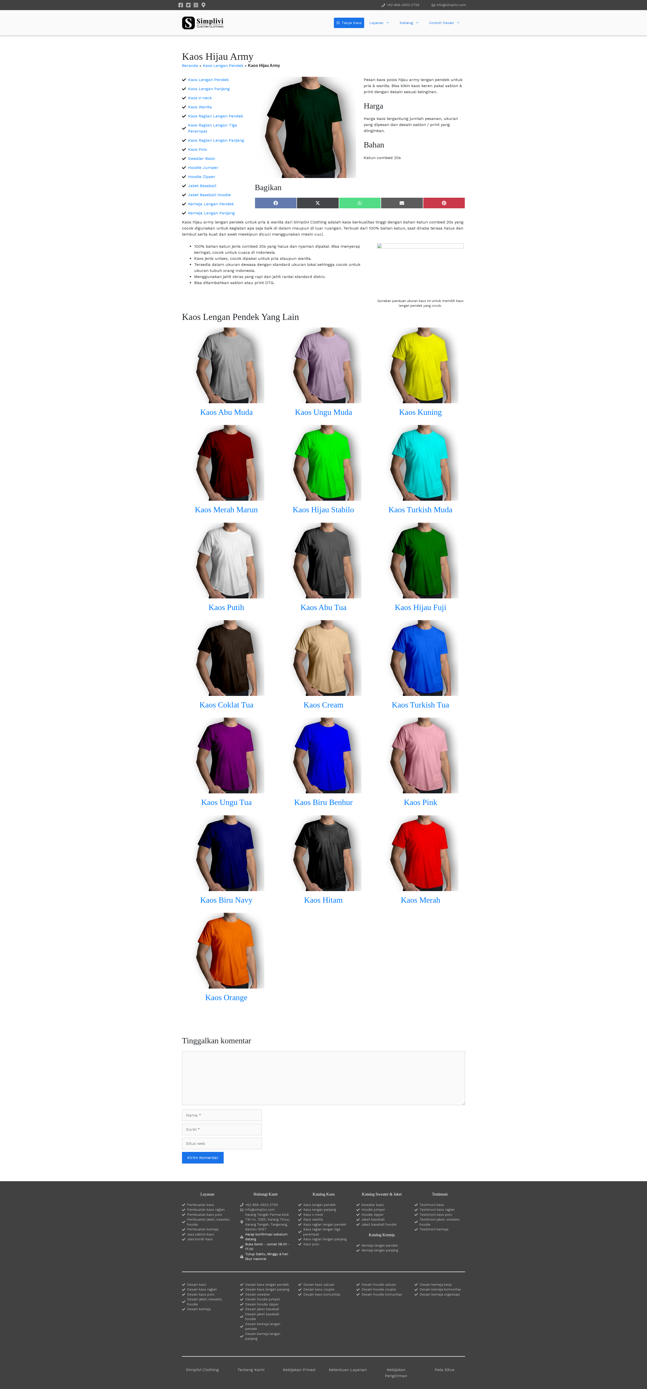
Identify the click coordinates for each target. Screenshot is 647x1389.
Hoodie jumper (373, 1209)
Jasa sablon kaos (200, 1234)
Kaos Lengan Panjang (209, 88)
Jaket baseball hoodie (379, 1224)
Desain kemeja (199, 1309)
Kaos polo (311, 1244)
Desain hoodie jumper (262, 1299)
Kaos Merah (420, 899)
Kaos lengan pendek (319, 1205)
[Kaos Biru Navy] (226, 888)
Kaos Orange (226, 997)
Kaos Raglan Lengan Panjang (216, 140)
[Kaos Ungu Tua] (226, 790)
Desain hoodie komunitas (381, 1294)
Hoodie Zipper (201, 176)
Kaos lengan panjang (319, 1209)
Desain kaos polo (200, 1294)
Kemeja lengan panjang (379, 1250)
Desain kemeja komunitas (440, 1289)
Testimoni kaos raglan (437, 1209)
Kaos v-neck (313, 1215)
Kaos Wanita (200, 107)
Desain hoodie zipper (262, 1304)
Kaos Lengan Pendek (223, 65)
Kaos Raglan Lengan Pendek (215, 116)
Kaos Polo (197, 149)
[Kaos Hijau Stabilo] (323, 497)
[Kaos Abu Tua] (323, 595)
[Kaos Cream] (323, 692)
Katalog (406, 23)
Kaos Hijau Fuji (420, 607)
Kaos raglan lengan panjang (324, 1239)
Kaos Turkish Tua (420, 704)
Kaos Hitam (323, 899)
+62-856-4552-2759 (403, 5)
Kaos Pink (420, 802)
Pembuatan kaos (200, 1205)
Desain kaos (196, 1284)
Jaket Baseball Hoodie (209, 194)
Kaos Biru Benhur (323, 802)
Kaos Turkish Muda (420, 509)
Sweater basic (372, 1205)
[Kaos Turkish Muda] (420, 497)
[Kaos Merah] (420, 888)
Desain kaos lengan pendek (267, 1284)
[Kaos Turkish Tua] (420, 692)
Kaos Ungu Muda (323, 412)
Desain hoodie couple (378, 1289)
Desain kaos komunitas (321, 1294)
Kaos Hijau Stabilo (323, 509)
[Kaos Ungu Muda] (323, 400)
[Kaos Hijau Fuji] (420, 595)
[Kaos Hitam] (323, 888)
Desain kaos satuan (318, 1284)
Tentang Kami (250, 1369)
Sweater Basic (201, 158)
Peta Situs (444, 1369)
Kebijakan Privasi (299, 1369)
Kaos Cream (323, 704)
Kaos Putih (226, 607)
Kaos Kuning (420, 412)
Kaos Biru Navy (226, 899)
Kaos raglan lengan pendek (324, 1224)
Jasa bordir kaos (200, 1239)
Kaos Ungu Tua (226, 802)
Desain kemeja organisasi (440, 1294)
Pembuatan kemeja (202, 1229)
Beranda (190, 65)
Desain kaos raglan (202, 1289)
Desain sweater (257, 1294)
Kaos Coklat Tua (226, 704)
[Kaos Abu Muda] (226, 400)
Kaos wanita (313, 1219)
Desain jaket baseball (262, 1309)
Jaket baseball (373, 1219)
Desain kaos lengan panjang (267, 1289)
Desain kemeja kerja (436, 1284)
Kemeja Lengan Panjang (211, 213)
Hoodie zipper (372, 1215)
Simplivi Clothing (202, 1369)
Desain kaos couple (318, 1289)
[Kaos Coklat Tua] (226, 692)
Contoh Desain (441, 23)
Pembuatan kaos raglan (206, 1209)
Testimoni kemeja (434, 1229)
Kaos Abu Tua (323, 607)
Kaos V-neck (200, 97)
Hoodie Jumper (203, 167)
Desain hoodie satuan (378, 1284)
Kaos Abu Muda (226, 412)
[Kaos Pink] (420, 790)
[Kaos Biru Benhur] (323, 790)
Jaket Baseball (202, 185)
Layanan (376, 23)
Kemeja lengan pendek (379, 1245)
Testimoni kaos (432, 1205)
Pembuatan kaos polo (204, 1215)
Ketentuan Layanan (348, 1369)
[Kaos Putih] (226, 595)
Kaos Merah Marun (226, 509)
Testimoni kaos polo (436, 1215)
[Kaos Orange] (226, 985)
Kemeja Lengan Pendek (211, 203)
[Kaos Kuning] (420, 400)
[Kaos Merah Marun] (226, 497)
